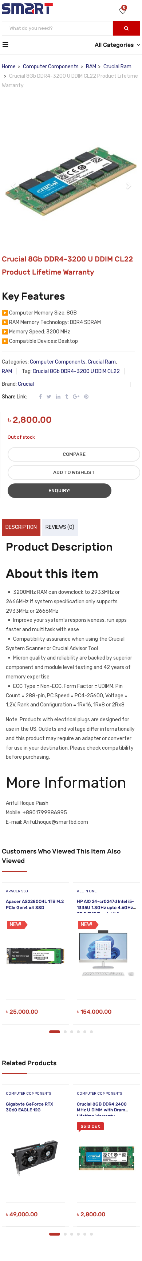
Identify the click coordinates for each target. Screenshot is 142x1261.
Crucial (26, 384)
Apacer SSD (17, 891)
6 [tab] (91, 1031)
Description (21, 527)
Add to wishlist (74, 472)
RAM (91, 67)
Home (9, 67)
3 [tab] (71, 1031)
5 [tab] (84, 1031)
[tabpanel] (35, 956)
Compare (74, 454)
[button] (14, 181)
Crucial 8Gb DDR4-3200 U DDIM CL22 (76, 371)
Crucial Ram (117, 67)
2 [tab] (65, 1031)
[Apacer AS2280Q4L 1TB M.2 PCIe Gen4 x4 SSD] (35, 956)
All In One (86, 891)
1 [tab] (54, 1031)
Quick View (35, 981)
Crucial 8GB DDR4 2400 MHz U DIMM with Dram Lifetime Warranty (102, 1110)
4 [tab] (78, 1031)
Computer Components (51, 67)
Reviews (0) (60, 527)
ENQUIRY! (59, 490)
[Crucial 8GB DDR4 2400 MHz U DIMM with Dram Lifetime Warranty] (106, 1158)
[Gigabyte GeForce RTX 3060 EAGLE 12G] (35, 1158)
